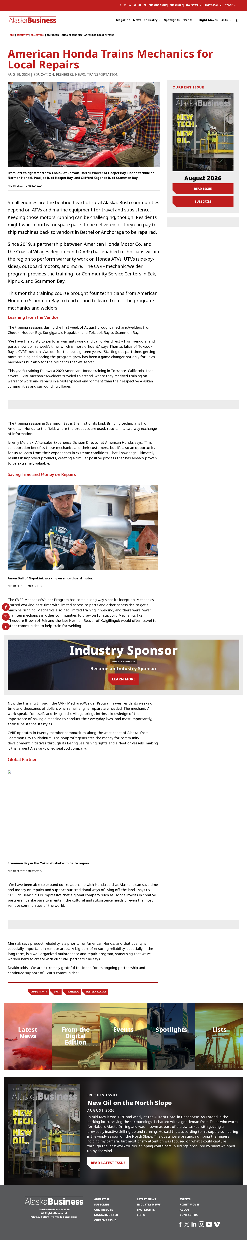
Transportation (102, 74)
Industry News (149, 1204)
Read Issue (203, 188)
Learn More (123, 679)
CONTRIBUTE (103, 1210)
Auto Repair (39, 991)
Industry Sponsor (123, 661)
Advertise (192, 5)
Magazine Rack (106, 1215)
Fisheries (64, 74)
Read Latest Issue (108, 1162)
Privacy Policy (39, 1217)
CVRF (57, 991)
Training (72, 991)
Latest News (27, 1032)
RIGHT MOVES (190, 1204)
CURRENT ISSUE (105, 1220)
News (137, 20)
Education (44, 74)
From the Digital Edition (76, 1036)
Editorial (211, 5)
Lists (224, 20)
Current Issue (158, 5)
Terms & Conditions (64, 1217)
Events (188, 20)
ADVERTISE (102, 1199)
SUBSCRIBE (102, 1204)
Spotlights (172, 20)
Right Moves (208, 20)
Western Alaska (96, 991)
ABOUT (185, 1210)
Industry (150, 20)
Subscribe (176, 5)
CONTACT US (189, 1215)
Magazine (123, 20)
